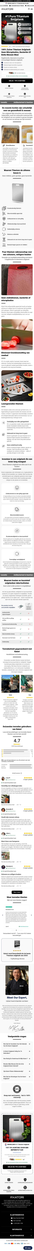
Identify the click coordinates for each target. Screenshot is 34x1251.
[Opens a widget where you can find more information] (27, 1248)
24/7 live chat (17, 1220)
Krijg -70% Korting (17, 81)
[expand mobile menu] (32, 9)
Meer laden (17, 892)
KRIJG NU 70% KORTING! (17, 1167)
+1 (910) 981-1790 (18, 1223)
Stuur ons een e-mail (18, 1218)
